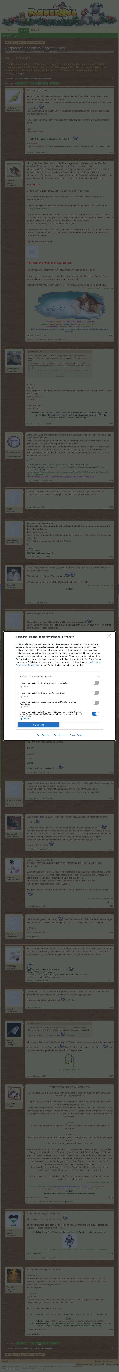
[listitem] (59, 676)
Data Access (59, 735)
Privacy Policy (76, 735)
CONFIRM (38, 725)
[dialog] (59, 686)
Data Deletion (43, 735)
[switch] (95, 683)
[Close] (109, 637)
